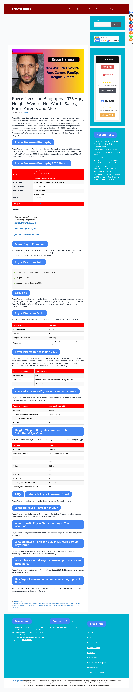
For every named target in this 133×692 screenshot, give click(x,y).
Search (96, 21)
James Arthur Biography (25, 222)
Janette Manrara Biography (27, 234)
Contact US (91, 638)
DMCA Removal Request (96, 662)
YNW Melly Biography (24, 219)
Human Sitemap (93, 648)
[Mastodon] (131, 29)
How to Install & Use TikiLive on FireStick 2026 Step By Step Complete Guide (106, 143)
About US (90, 633)
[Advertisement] (48, 29)
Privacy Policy (92, 667)
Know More (27, 640)
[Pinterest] (131, 26)
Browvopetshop (21, 8)
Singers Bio (38, 204)
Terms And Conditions (95, 672)
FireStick (89, 9)
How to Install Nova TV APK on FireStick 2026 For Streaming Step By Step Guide (107, 152)
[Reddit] (131, 19)
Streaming (99, 9)
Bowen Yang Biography (25, 228)
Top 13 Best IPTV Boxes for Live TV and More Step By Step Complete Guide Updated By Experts (107, 176)
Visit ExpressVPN (107, 91)
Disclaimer (91, 653)
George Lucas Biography (25, 216)
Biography (113, 9)
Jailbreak (80, 9)
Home (71, 9)
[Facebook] (131, 12)
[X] (131, 16)
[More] (131, 39)
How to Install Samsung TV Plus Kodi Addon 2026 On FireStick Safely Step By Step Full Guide (106, 168)
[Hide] (132, 43)
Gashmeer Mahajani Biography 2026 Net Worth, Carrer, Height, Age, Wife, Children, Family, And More (47, 603)
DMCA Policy (92, 658)
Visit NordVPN (107, 115)
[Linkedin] (131, 22)
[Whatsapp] (131, 36)
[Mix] (131, 33)
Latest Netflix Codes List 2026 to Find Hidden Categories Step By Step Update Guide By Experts (106, 160)
